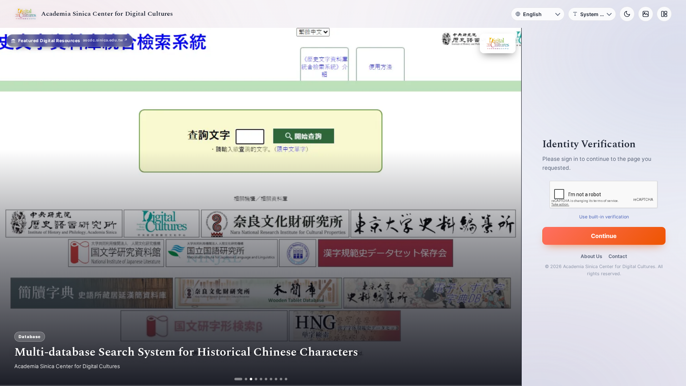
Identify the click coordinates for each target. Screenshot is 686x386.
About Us (591, 256)
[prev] (13, 207)
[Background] (645, 13)
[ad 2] (240, 379)
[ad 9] (281, 379)
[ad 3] (248, 379)
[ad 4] (256, 379)
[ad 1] (235, 379)
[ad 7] (271, 379)
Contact (617, 256)
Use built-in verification (604, 216)
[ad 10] (286, 379)
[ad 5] (261, 379)
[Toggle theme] (627, 13)
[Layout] (664, 13)
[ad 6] (266, 379)
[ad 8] (276, 379)
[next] (508, 207)
